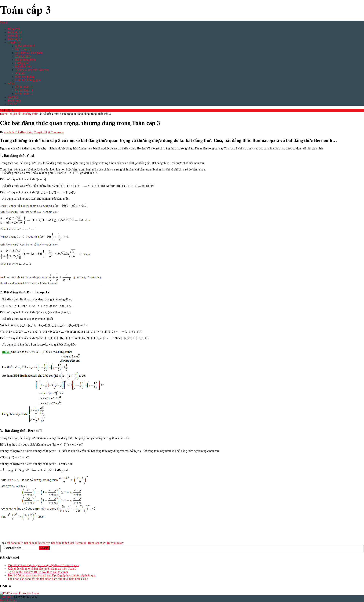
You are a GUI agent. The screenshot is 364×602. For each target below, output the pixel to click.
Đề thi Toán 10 (24, 86)
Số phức (20, 73)
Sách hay (13, 97)
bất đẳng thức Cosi (62, 542)
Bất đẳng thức (23, 66)
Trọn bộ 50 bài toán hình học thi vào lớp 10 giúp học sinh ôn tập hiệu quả (52, 575)
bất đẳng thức (14, 542)
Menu (3, 22)
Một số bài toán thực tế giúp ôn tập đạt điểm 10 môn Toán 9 (43, 565)
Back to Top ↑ (8, 600)
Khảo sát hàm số (25, 46)
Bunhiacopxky (96, 542)
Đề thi (11, 83)
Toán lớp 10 (15, 32)
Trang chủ (14, 28)
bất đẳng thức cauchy (37, 542)
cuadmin (9, 132)
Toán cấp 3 (6, 596)
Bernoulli (80, 542)
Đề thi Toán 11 (24, 90)
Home (3, 113)
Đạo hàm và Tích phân (29, 52)
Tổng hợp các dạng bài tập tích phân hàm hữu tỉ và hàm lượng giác (48, 578)
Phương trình (23, 56)
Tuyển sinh (14, 100)
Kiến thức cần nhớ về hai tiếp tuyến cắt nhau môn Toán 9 (42, 568)
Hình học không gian (28, 80)
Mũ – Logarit (23, 49)
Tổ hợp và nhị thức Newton (32, 69)
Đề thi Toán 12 (24, 93)
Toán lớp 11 (15, 35)
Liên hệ (12, 104)
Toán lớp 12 (15, 39)
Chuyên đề (14, 42)
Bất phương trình (25, 59)
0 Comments (56, 132)
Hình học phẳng (25, 76)
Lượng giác (22, 63)
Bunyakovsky (115, 542)
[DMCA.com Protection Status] (19, 593)
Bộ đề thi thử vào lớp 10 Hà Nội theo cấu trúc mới (38, 572)
